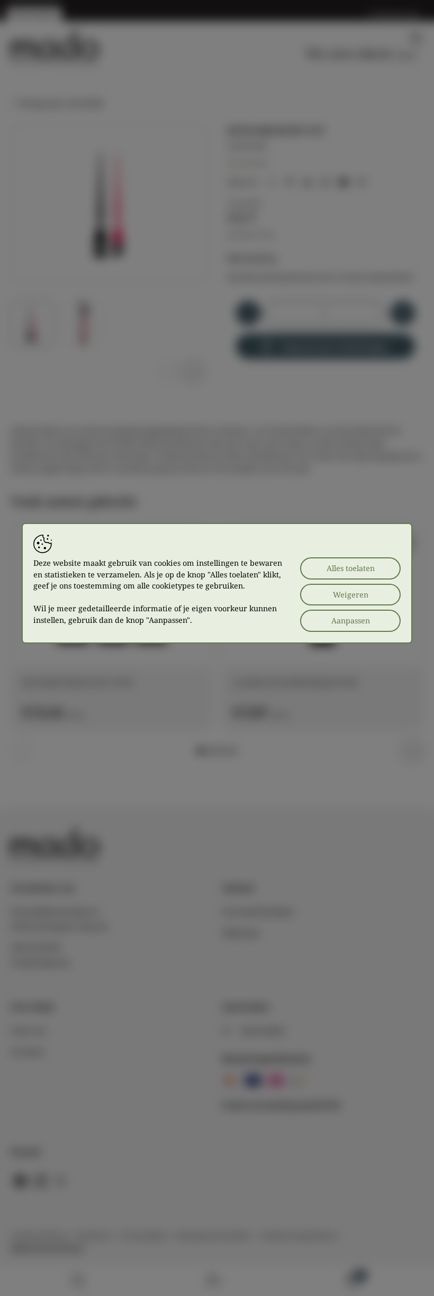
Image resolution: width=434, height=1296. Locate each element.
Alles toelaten (351, 568)
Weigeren (350, 595)
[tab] (200, 751)
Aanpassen (350, 620)
